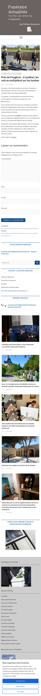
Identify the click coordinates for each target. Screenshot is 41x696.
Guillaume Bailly (6, 633)
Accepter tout (20, 681)
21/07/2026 (8, 468)
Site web (4, 208)
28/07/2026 (8, 350)
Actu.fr (13, 137)
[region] (20, 677)
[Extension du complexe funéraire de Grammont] (20, 449)
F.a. (3, 84)
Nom (3, 187)
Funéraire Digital (6, 620)
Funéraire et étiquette (8, 626)
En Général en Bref (7, 610)
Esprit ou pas (5, 616)
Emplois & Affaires (7, 606)
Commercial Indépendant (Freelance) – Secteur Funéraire (19, 253)
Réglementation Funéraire (9, 640)
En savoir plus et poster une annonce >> (14, 291)
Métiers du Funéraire (7, 637)
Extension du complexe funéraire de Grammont (18, 465)
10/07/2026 (8, 512)
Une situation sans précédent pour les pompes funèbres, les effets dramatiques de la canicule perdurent (18, 426)
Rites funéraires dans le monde (10, 643)
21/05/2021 (10, 84)
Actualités (4, 596)
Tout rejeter (20, 692)
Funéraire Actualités (17, 9)
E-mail (3, 197)
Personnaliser (20, 686)
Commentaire (6, 159)
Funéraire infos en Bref (11, 73)
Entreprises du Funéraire (9, 613)
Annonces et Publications (9, 603)
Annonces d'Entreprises (8, 599)
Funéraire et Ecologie (7, 623)
